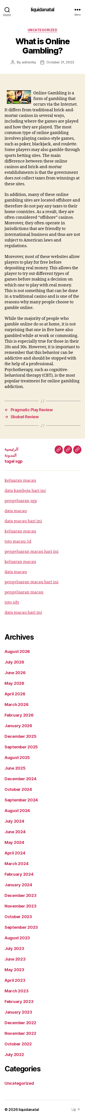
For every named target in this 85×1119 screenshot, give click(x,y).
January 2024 (18, 884)
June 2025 (15, 768)
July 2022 (14, 1054)
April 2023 (15, 980)
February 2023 (19, 1001)
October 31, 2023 (60, 62)
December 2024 (20, 778)
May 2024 (14, 842)
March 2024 (16, 863)
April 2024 (15, 853)
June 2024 (15, 831)
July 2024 (14, 821)
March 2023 (16, 991)
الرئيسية (11, 449)
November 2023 (20, 906)
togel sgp (14, 461)
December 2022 (20, 1022)
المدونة (11, 455)
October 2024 (18, 789)
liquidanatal (42, 9)
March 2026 (16, 704)
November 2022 (20, 1033)
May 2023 (14, 969)
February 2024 (19, 874)
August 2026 (17, 651)
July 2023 (14, 948)
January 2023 (18, 1012)
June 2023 (15, 959)
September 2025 (21, 747)
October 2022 (18, 1044)
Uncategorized (43, 30)
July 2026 (14, 662)
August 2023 (17, 938)
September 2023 (21, 927)
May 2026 (14, 683)
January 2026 (18, 725)
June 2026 (15, 672)
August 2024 (17, 810)
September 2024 (21, 800)
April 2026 (15, 694)
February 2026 (19, 715)
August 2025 (17, 757)
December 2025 (20, 736)
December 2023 (20, 895)
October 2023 (18, 916)
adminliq (29, 62)
